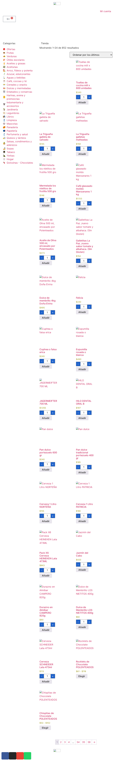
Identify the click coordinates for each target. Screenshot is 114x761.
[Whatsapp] (27, 756)
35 (83, 742)
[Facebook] (5, 756)
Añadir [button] (82, 102)
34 (78, 742)
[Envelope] (20, 756)
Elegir (81, 676)
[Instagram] (12, 756)
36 (89, 742)
